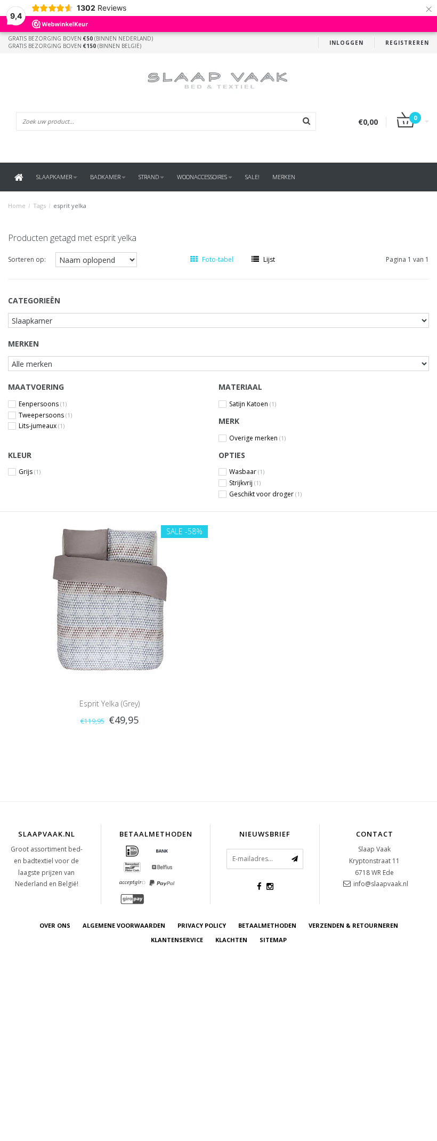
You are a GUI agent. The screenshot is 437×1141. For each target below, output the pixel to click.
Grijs (30, 472)
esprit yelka (69, 206)
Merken (283, 177)
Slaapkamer (54, 177)
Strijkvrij (245, 483)
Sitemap (273, 940)
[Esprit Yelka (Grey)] (109, 598)
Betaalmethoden (267, 925)
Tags (39, 206)
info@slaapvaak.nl (380, 883)
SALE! (252, 177)
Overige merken (257, 438)
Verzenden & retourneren (353, 925)
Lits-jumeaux (41, 426)
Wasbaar (246, 472)
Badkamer (105, 177)
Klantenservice (177, 940)
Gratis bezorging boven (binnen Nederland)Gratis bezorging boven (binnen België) (80, 42)
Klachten (231, 940)
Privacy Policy (201, 925)
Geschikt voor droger (265, 494)
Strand (149, 177)
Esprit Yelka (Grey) (109, 703)
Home (17, 206)
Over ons (54, 925)
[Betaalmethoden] (132, 851)
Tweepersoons (45, 415)
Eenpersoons (43, 404)
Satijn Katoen (252, 404)
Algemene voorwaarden (124, 925)
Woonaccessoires (202, 177)
